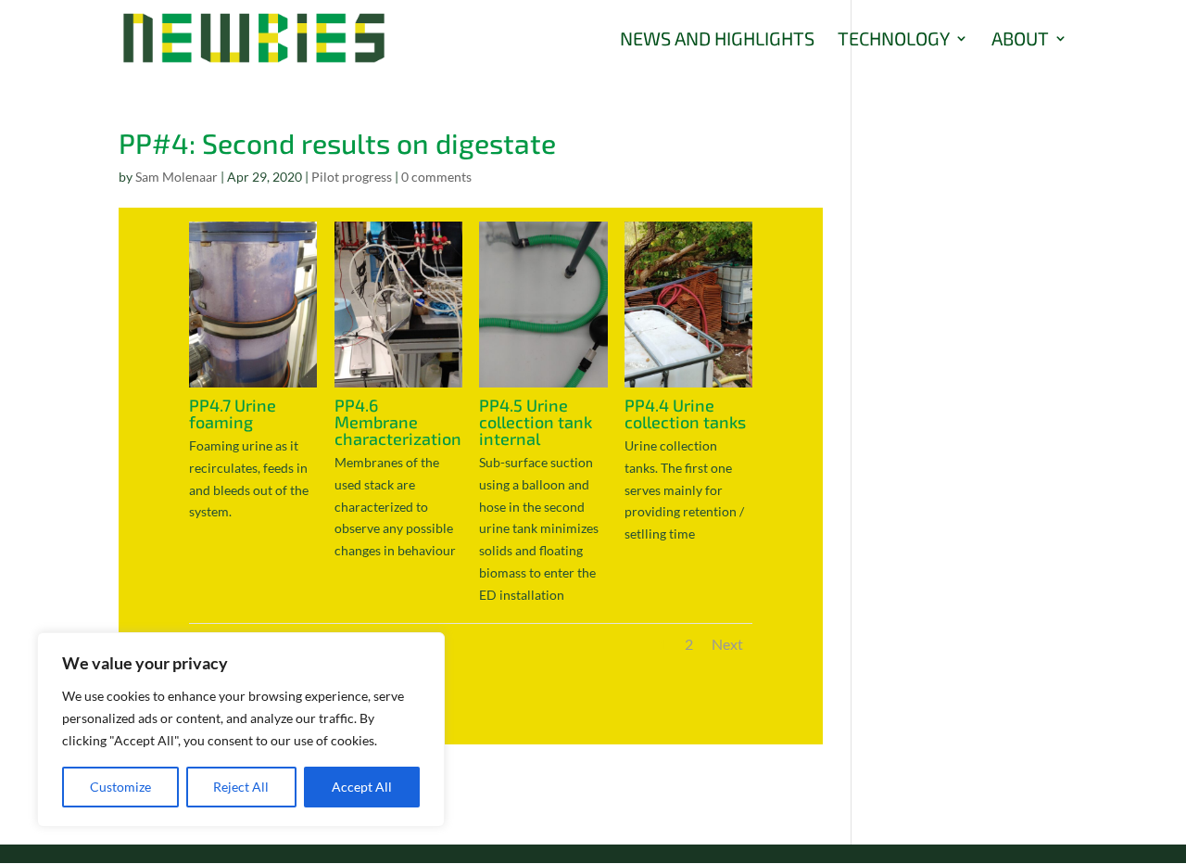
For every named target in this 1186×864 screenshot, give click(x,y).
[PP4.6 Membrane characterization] (398, 387)
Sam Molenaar (176, 176)
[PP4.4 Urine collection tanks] (688, 387)
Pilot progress (351, 176)
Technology (894, 40)
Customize (120, 786)
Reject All (241, 786)
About (1020, 40)
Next (727, 644)
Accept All (362, 786)
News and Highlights (717, 40)
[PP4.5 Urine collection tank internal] (543, 387)
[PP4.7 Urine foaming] (253, 387)
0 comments (436, 176)
